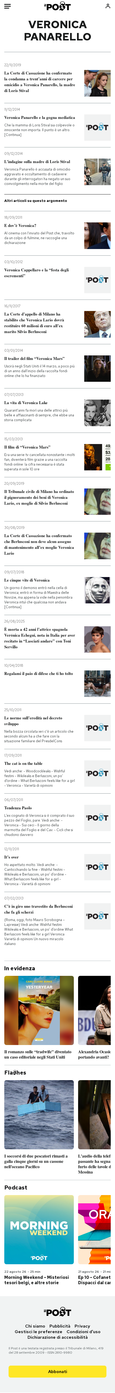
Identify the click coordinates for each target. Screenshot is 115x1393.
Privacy (82, 1326)
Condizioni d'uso (84, 1331)
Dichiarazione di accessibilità (58, 1337)
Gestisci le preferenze (38, 1331)
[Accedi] (108, 6)
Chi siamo (35, 1326)
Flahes (15, 1072)
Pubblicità (59, 1326)
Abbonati (57, 1371)
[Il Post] (57, 6)
